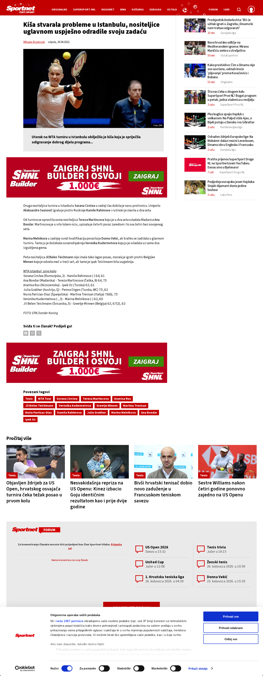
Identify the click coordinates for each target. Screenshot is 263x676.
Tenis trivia (216, 547)
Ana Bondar (149, 412)
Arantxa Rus (122, 399)
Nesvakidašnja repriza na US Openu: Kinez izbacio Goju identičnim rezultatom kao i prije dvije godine (98, 494)
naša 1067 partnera (69, 621)
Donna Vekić (217, 577)
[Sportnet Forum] (35, 531)
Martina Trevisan (134, 406)
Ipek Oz (30, 419)
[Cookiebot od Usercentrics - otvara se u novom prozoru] (25, 668)
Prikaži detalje (198, 668)
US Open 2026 (156, 547)
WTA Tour (44, 399)
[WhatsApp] (32, 333)
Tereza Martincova (96, 399)
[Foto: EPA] (93, 88)
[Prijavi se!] (251, 9)
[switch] (104, 668)
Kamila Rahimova (69, 412)
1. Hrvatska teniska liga (164, 577)
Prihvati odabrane (231, 627)
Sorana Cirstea (67, 399)
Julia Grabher (96, 412)
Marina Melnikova (123, 412)
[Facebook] (25, 333)
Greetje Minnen (107, 406)
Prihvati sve (231, 616)
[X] (38, 333)
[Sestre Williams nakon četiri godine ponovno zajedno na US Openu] (227, 462)
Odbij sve (230, 639)
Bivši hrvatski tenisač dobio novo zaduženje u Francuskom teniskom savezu (163, 491)
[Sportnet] (20, 9)
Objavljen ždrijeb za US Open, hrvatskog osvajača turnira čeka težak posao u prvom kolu (34, 491)
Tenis (29, 399)
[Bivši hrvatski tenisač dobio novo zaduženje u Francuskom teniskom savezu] (163, 462)
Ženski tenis (217, 562)
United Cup (154, 562)
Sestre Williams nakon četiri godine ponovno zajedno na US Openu (221, 488)
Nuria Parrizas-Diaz (38, 412)
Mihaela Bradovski (34, 42)
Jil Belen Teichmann (39, 406)
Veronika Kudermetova (75, 406)
